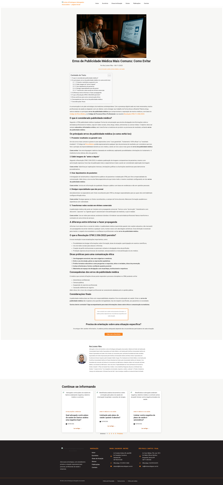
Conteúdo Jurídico (106, 69)
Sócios (128, 3)
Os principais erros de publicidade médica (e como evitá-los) (91, 80)
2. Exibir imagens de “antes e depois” (85, 84)
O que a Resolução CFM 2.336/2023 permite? (86, 95)
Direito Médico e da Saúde (118, 69)
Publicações (137, 3)
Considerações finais (78, 101)
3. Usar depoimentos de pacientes (84, 86)
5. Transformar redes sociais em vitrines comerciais (89, 90)
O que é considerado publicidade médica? (85, 78)
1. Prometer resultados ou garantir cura (86, 82)
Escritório (105, 3)
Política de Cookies (132, 481)
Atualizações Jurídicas (73, 411)
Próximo (120, 433)
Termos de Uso (121, 481)
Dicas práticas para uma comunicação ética (86, 97)
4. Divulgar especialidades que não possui (86, 88)
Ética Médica (89, 144)
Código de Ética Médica (78, 114)
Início (97, 3)
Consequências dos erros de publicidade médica (87, 99)
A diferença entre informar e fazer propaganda (86, 92)
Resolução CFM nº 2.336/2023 (134, 114)
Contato (146, 3)
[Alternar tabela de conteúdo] (108, 75)
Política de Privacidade (108, 481)
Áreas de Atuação (117, 3)
